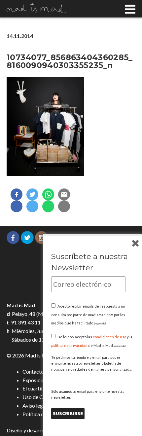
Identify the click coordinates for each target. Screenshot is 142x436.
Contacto (33, 371)
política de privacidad (69, 345)
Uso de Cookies (40, 397)
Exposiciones (37, 380)
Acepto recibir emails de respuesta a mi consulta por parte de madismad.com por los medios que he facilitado (88, 314)
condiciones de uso (109, 337)
